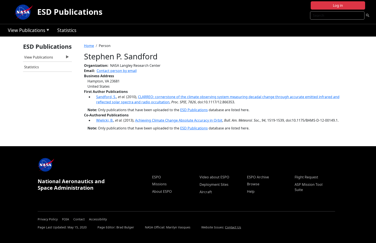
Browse (253, 184)
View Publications (25, 31)
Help (251, 191)
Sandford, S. (106, 96)
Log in (338, 5)
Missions (159, 184)
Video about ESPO (214, 177)
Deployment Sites (214, 184)
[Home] (24, 12)
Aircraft (206, 191)
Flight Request (306, 177)
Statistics (66, 30)
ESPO (156, 177)
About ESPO (162, 191)
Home (89, 45)
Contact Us (233, 227)
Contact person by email (117, 70)
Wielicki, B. (104, 120)
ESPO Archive (258, 177)
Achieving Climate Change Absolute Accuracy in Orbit (178, 120)
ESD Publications (69, 12)
